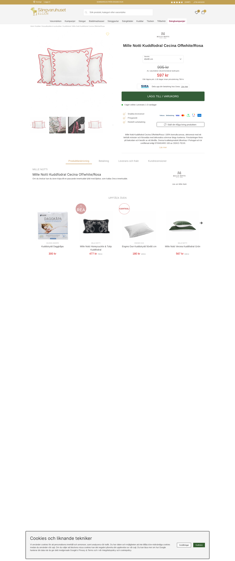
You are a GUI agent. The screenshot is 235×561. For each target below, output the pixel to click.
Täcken (150, 21)
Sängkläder (127, 21)
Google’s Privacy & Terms (81, 550)
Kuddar (139, 21)
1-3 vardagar (151, 105)
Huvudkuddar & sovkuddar (52, 26)
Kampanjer (70, 21)
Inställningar (184, 545)
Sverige (39, 2)
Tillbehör (161, 21)
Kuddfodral (67, 26)
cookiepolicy (125, 550)
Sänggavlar (113, 21)
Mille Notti (40, 169)
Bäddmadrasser (96, 21)
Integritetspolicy (109, 550)
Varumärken (55, 21)
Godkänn (199, 545)
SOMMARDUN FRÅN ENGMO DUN (110, 2)
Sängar (82, 21)
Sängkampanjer (177, 21)
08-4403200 (200, 2)
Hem (32, 26)
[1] (71, 70)
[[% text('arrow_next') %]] (201, 223)
